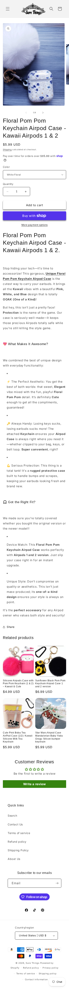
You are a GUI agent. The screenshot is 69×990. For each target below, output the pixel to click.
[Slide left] (26, 112)
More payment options (34, 224)
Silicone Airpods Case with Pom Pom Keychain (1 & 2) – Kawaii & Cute (18, 683)
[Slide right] (43, 112)
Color (6, 166)
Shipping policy (48, 973)
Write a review (34, 784)
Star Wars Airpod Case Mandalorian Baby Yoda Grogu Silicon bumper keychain (49, 737)
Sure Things (32, 963)
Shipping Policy (18, 850)
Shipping (7, 149)
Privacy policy (50, 967)
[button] (7, 9)
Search (12, 815)
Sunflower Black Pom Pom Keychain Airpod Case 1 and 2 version (50, 683)
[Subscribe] (57, 883)
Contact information (36, 979)
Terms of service (19, 833)
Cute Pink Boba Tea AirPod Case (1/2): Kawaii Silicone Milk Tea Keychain (18, 737)
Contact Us (15, 824)
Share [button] (11, 626)
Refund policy (17, 841)
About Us (14, 858)
